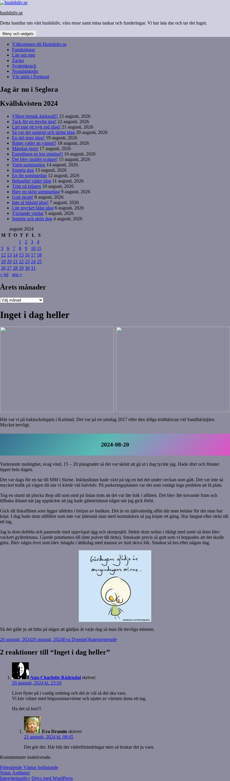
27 (9, 268)
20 (9, 261)
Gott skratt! (22, 197)
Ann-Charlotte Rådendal (55, 677)
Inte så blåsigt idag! (30, 202)
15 (21, 254)
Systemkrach (24, 65)
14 (15, 254)
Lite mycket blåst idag (33, 207)
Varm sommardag (28, 164)
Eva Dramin (74, 639)
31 (33, 268)
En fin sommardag (29, 175)
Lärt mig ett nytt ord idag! (36, 126)
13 (9, 254)
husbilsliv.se (11, 12)
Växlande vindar (27, 213)
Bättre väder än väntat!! (34, 143)
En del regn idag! (28, 137)
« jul (4, 274)
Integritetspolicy (15, 778)
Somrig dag (23, 170)
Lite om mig (23, 55)
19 (3, 261)
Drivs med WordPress (52, 778)
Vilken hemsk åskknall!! (35, 116)
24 (33, 261)
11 (39, 248)
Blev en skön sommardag (36, 191)
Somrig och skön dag (32, 218)
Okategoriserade (101, 639)
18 (39, 254)
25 (39, 261)
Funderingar (23, 49)
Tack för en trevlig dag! (34, 121)
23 (27, 261)
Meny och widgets (18, 33)
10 (33, 248)
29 (21, 268)
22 (21, 261)
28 (15, 268)
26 (3, 268)
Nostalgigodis (25, 71)
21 (15, 261)
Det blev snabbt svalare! (35, 159)
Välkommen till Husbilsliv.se (39, 44)
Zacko (18, 60)
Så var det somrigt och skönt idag (43, 132)
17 (33, 254)
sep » (17, 274)
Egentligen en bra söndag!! (37, 153)
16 (27, 254)
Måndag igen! (25, 148)
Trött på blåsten (26, 186)
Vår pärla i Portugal (30, 76)
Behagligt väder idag (31, 180)
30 (27, 268)
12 (3, 254)
